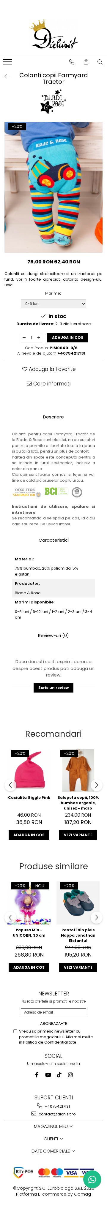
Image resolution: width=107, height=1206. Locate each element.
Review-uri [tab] (53, 635)
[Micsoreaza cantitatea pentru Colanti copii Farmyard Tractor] (24, 337)
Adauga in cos (67, 337)
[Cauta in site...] (100, 62)
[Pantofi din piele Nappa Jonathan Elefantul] (78, 902)
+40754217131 (57, 1106)
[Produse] (8, 63)
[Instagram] (70, 1075)
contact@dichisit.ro (57, 1114)
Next (98, 193)
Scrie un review (53, 687)
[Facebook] (37, 1075)
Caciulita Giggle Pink (29, 797)
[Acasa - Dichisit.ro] (53, 34)
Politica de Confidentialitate (49, 1042)
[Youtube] (48, 1075)
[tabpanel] (53, 187)
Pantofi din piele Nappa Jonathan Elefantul (78, 935)
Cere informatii (51, 383)
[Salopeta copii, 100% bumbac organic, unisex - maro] (78, 770)
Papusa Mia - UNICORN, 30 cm (29, 932)
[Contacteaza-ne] (72, 62)
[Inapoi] (4, 76)
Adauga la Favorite (51, 369)
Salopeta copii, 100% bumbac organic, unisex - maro (78, 802)
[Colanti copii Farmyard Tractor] (53, 187)
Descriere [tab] (53, 417)
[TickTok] (59, 1075)
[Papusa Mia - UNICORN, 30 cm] (29, 902)
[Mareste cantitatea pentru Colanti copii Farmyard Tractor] (39, 337)
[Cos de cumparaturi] (86, 62)
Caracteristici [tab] (54, 540)
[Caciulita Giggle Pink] (29, 770)
